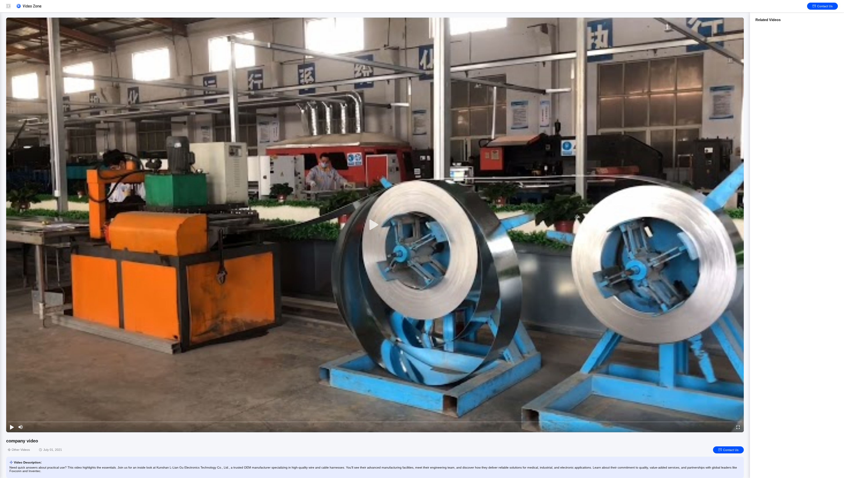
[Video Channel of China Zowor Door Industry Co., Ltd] (28, 6)
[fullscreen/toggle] (738, 427)
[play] (374, 224)
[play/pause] (11, 427)
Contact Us (825, 6)
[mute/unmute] (20, 427)
